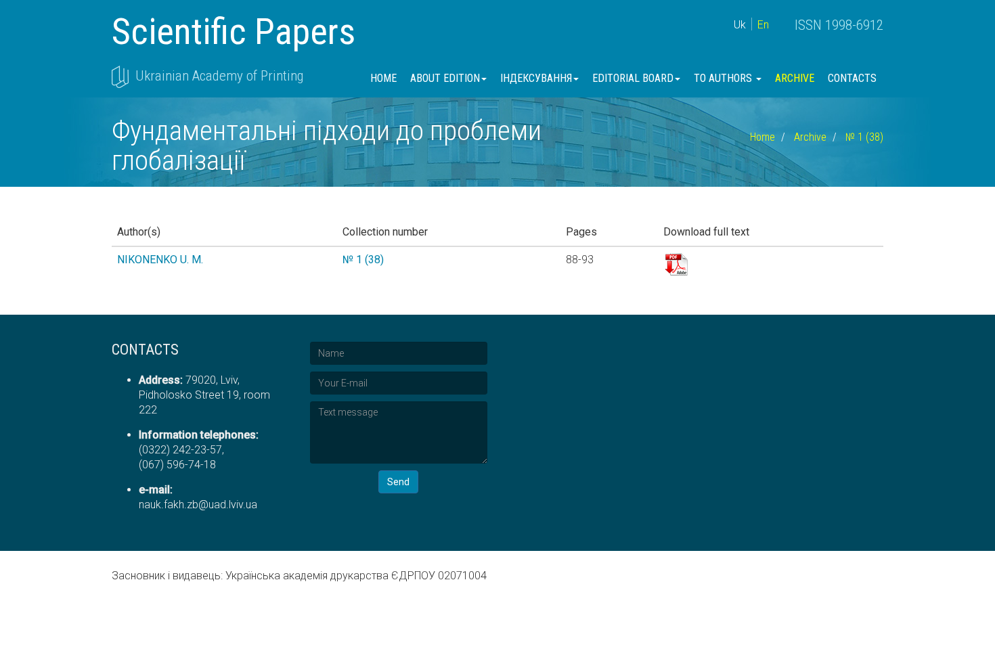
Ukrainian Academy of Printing (219, 76)
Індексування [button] (536, 78)
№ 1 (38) (864, 137)
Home (383, 78)
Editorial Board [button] (632, 78)
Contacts (852, 78)
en (763, 24)
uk (740, 24)
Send (398, 481)
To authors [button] (724, 78)
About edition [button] (445, 78)
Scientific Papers (233, 31)
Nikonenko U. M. (160, 259)
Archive (794, 78)
